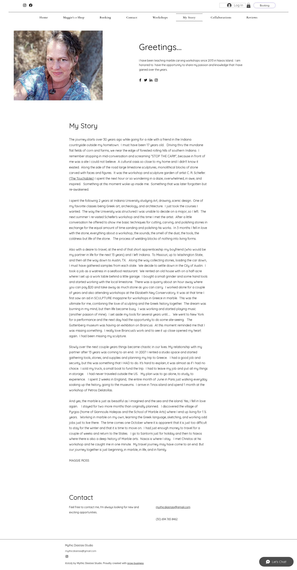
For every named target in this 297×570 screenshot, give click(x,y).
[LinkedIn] (151, 80)
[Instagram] (156, 80)
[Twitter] (146, 80)
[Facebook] (140, 80)
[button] (248, 5)
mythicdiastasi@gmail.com (173, 507)
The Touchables (81, 178)
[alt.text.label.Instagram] (25, 5)
